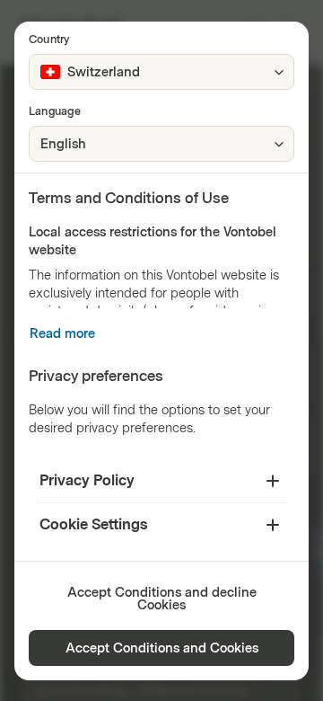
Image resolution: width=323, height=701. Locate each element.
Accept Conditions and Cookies (161, 648)
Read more (62, 334)
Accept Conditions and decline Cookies (162, 599)
